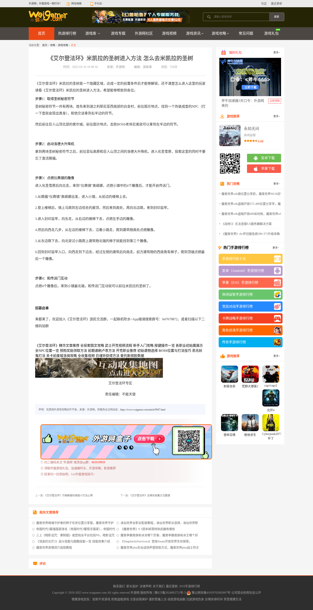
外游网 (135, 592)
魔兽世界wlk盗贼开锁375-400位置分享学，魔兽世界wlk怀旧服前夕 (265, 203)
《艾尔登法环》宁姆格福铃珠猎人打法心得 (69, 495)
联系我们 (119, 586)
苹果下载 (268, 168)
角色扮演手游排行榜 (237, 330)
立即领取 (275, 100)
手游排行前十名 (234, 259)
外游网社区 (144, 33)
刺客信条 (229, 386)
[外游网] (49, 15)
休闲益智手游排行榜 (237, 294)
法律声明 (145, 586)
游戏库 (91, 33)
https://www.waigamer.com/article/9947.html (142, 409)
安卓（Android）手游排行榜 (243, 270)
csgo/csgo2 (270, 385)
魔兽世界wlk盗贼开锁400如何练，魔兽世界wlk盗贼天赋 (257, 213)
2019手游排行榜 (189, 586)
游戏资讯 (193, 33)
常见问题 (246, 33)
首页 (41, 33)
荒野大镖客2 (250, 386)
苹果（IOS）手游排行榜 (240, 282)
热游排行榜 (67, 33)
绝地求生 (250, 434)
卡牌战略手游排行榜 (237, 318)
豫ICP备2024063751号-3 (171, 592)
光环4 (270, 410)
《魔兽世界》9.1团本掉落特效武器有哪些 (148, 529)
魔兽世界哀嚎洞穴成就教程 (54, 547)
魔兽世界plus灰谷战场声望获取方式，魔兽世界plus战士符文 (160, 547)
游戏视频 (169, 33)
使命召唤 (229, 434)
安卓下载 (268, 158)
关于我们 (159, 586)
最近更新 (276, 3)
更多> (276, 52)
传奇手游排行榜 (234, 342)
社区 (264, 3)
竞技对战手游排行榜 (237, 306)
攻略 (52, 45)
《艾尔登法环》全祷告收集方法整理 (150, 495)
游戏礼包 (271, 33)
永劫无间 (251, 129)
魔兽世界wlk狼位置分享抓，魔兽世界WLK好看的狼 (255, 193)
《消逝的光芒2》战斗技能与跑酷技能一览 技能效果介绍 (73, 541)
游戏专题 (118, 33)
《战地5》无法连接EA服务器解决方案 (246, 223)
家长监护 (132, 586)
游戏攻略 (219, 33)
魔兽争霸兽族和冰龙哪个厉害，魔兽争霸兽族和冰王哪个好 (159, 535)
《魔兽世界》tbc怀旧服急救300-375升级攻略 (250, 233)
